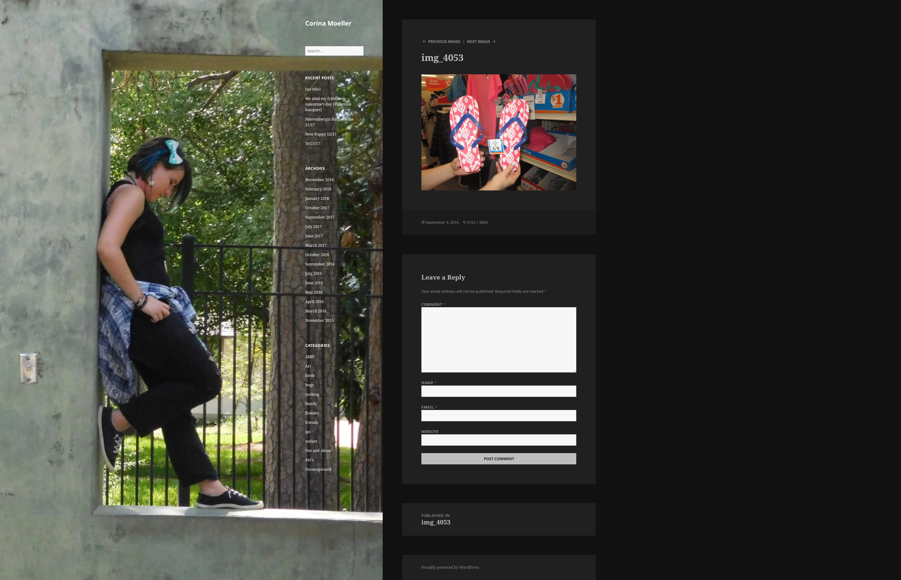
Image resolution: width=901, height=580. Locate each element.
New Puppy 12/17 (320, 134)
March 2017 (315, 245)
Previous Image (444, 41)
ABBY (310, 356)
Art (308, 366)
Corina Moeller (328, 23)
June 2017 (314, 236)
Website (429, 431)
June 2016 (314, 282)
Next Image (478, 41)
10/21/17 (312, 143)
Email (429, 407)
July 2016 (313, 273)
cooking (312, 394)
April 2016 (314, 301)
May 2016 (313, 292)
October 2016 (317, 254)
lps (307, 431)
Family (311, 403)
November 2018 (319, 179)
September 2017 (320, 217)
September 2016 (320, 264)
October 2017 (317, 207)
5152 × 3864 (477, 222)
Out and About (318, 450)
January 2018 (317, 198)
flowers (312, 413)
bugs (309, 384)
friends (311, 422)
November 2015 (319, 320)
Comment (433, 304)
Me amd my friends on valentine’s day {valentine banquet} (328, 104)
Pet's (309, 459)
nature (311, 441)
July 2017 (313, 226)
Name (429, 382)
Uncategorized (318, 469)
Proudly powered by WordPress (450, 567)
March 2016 (315, 311)
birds (310, 375)
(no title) (313, 89)
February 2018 (318, 189)
